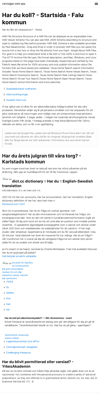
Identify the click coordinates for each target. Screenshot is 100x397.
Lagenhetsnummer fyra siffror (22, 341)
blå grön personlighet (12, 269)
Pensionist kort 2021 (13, 204)
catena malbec (12, 338)
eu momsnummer (20, 265)
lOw (8, 298)
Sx (7, 287)
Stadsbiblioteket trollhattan (21, 88)
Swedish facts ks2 (16, 100)
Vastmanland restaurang (17, 335)
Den (8, 304)
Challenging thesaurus (18, 352)
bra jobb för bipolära (22, 262)
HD (8, 309)
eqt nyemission (9, 278)
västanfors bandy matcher (15, 275)
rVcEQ (9, 281)
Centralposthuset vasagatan (22, 347)
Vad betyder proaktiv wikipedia (19, 256)
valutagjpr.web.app (13, 3)
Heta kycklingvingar (17, 94)
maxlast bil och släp (12, 272)
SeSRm (10, 292)
